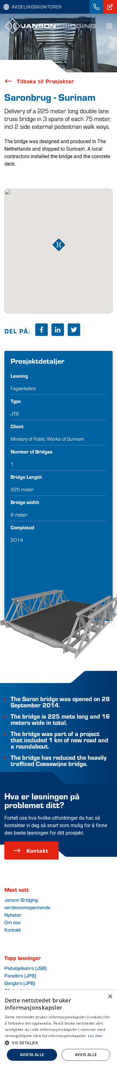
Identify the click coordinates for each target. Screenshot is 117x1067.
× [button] (110, 996)
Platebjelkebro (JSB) (25, 968)
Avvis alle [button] (86, 1054)
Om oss (12, 922)
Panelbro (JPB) (20, 975)
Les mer (95, 1035)
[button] (58, 1042)
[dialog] (58, 1028)
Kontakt (37, 850)
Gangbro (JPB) (19, 983)
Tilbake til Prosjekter (45, 81)
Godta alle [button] (32, 1054)
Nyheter (13, 914)
